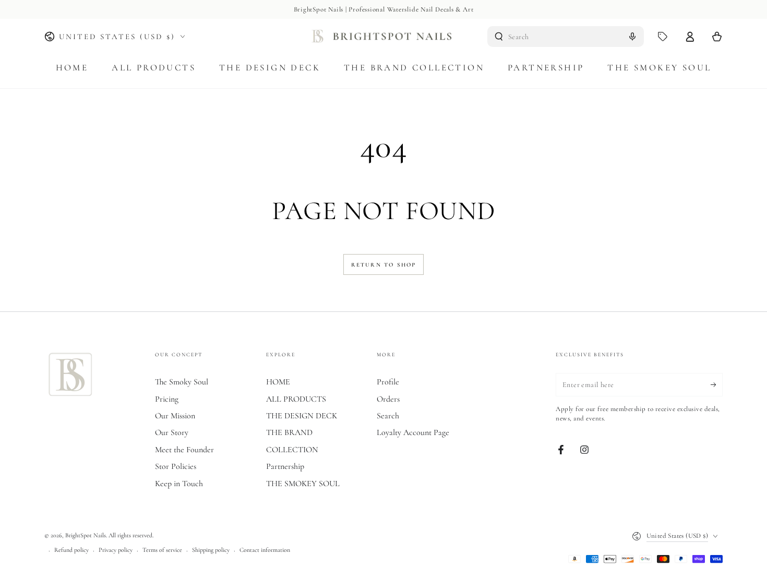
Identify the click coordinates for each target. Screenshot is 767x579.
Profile (388, 382)
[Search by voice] (632, 36)
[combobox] (565, 36)
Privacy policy (116, 549)
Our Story (171, 432)
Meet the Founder (184, 449)
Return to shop (383, 264)
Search (388, 416)
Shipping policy (211, 549)
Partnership (285, 466)
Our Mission (175, 416)
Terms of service (162, 549)
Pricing (166, 399)
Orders (388, 399)
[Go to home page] (383, 37)
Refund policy (71, 549)
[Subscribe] (717, 384)
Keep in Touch (179, 483)
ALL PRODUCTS (296, 399)
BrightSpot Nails (85, 535)
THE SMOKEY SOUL (303, 483)
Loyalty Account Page (413, 432)
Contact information (264, 549)
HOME (278, 382)
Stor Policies (175, 466)
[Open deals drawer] (662, 36)
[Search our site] (499, 36)
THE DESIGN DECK (301, 416)
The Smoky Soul (181, 382)
